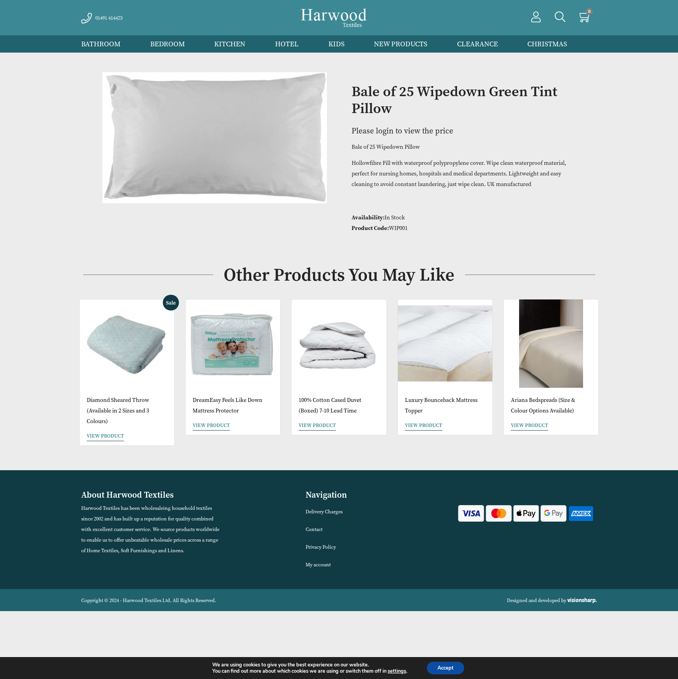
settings (397, 671)
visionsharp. (582, 600)
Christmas (547, 44)
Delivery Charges (324, 511)
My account (318, 564)
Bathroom (100, 44)
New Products (400, 44)
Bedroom (167, 44)
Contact (314, 529)
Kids (336, 44)
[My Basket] (585, 19)
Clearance (477, 44)
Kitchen (229, 44)
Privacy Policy (321, 547)
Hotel (287, 44)
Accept (445, 667)
